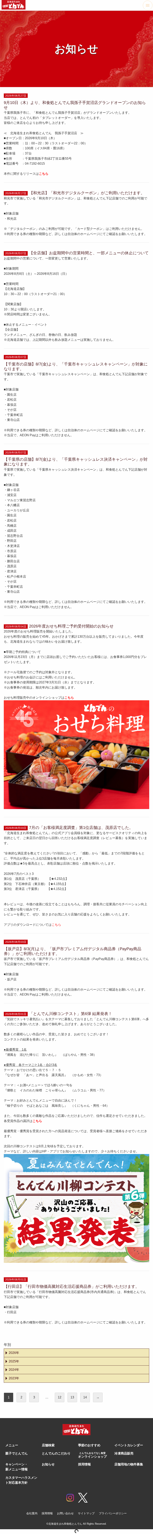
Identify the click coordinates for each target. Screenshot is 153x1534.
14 (85, 1397)
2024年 (14, 1369)
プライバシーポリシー (113, 1513)
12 (59, 1397)
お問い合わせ (65, 1513)
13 (72, 1397)
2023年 (14, 1378)
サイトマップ (86, 1513)
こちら (69, 697)
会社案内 (31, 1513)
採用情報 (47, 1513)
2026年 (14, 1352)
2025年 (14, 1361)
